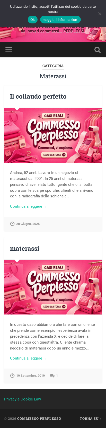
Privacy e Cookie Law (22, 399)
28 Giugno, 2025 (28, 224)
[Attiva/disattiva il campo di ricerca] (97, 49)
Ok (32, 20)
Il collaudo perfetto (38, 96)
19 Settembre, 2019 (30, 376)
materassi (24, 248)
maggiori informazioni (60, 20)
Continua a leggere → (28, 206)
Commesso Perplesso (39, 418)
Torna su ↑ (91, 418)
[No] (99, 13)
